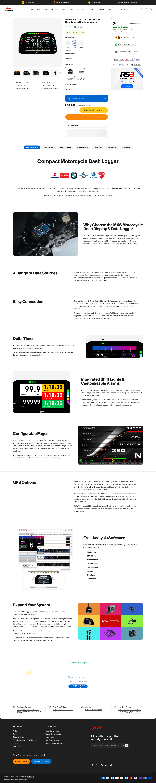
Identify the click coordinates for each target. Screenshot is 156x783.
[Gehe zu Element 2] (27, 73)
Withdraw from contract (54, 743)
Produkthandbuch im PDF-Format (24, 740)
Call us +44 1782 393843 (41, 761)
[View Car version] (68, 43)
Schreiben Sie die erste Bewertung (78, 686)
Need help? (137, 64)
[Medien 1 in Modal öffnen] (37, 42)
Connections (98, 147)
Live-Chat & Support (52, 740)
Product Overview (32, 147)
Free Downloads (82, 147)
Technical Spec (49, 147)
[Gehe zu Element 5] (55, 73)
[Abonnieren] (126, 745)
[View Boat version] (81, 43)
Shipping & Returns (9, 779)
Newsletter (16, 743)
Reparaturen (50, 737)
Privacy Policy (23, 779)
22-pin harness (33, 640)
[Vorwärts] (57, 46)
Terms (16, 779)
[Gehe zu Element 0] (17, 73)
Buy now (86, 117)
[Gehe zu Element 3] (36, 73)
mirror (56, 455)
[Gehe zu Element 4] (46, 73)
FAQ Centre (112, 147)
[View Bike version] (74, 43)
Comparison (126, 147)
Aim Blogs (16, 746)
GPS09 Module (82, 482)
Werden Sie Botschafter (54, 734)
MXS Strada (55, 195)
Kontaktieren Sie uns (52, 731)
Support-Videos (18, 737)
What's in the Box (65, 147)
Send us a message (21, 761)
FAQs (15, 731)
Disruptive (30, 776)
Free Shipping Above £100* (129, 2)
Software (16, 734)
